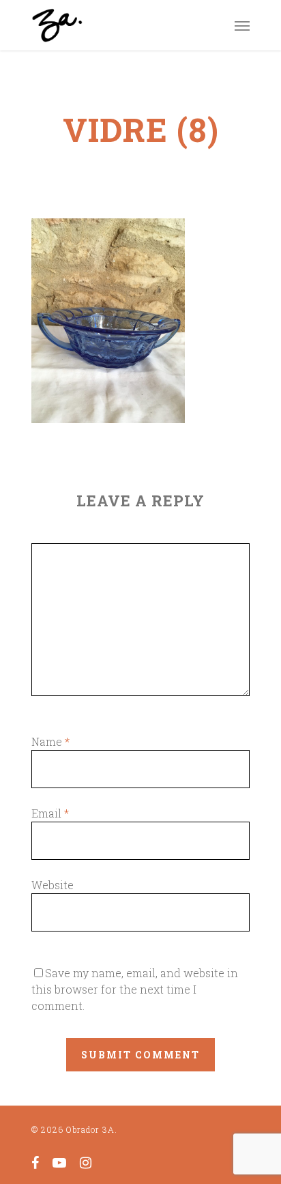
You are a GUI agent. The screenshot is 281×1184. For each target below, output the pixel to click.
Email (50, 813)
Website (52, 885)
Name (50, 741)
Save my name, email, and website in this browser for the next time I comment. (134, 989)
